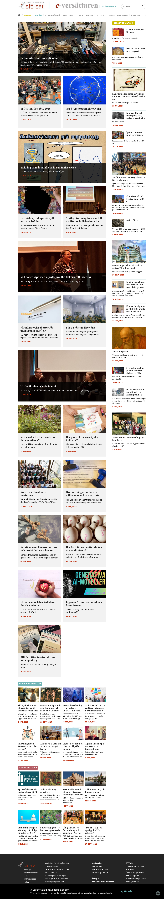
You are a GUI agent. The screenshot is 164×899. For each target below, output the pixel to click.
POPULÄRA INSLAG (30, 683)
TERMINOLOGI (122, 15)
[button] (145, 15)
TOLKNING (89, 15)
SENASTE (27, 15)
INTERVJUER (101, 15)
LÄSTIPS (111, 15)
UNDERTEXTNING (76, 15)
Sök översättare (108, 6)
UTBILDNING (136, 15)
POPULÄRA (37, 15)
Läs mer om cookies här (103, 893)
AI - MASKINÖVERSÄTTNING (56, 15)
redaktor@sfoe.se (100, 873)
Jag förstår (125, 891)
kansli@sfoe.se (132, 882)
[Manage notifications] (158, 893)
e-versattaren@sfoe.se (136, 879)
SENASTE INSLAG (124, 23)
